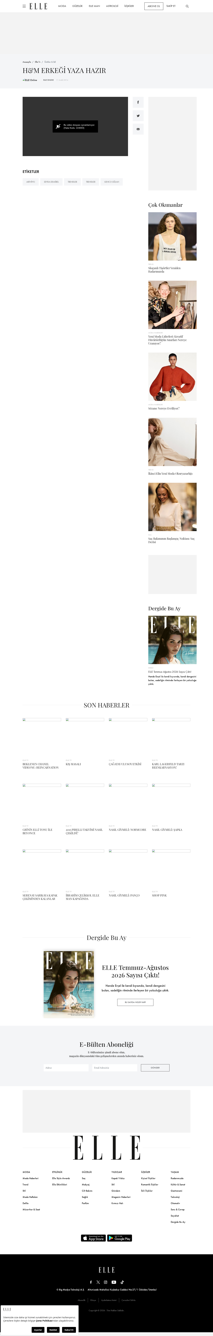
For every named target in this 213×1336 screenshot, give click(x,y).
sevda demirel (51, 181)
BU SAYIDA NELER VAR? (135, 1002)
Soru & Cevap (177, 1209)
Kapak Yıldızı (118, 1178)
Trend (25, 1184)
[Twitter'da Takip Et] (98, 1282)
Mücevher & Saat (31, 1209)
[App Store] (93, 1238)
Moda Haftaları (30, 1197)
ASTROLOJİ (112, 6)
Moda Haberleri (31, 1178)
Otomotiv (175, 1203)
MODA (62, 6)
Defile (26, 1203)
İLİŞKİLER (129, 6)
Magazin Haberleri (121, 1197)
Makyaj (86, 1184)
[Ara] (187, 6)
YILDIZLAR (116, 1172)
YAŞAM (175, 1172)
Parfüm (85, 1203)
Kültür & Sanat (178, 1184)
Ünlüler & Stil (50, 62)
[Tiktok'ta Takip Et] (122, 1282)
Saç (83, 1178)
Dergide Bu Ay (178, 1222)
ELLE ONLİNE (48, 80)
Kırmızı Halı (117, 1203)
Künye (93, 1300)
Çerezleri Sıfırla (128, 1300)
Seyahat (175, 1215)
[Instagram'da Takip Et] (105, 1282)
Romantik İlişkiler (149, 1184)
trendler (72, 181)
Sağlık (85, 1197)
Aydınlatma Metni (108, 1300)
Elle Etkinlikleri (59, 1184)
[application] (75, 126)
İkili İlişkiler (146, 1190)
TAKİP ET (170, 6)
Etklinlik (57, 1172)
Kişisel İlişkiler (148, 1178)
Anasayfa (27, 62)
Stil (24, 1190)
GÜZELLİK (77, 6)
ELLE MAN (94, 6)
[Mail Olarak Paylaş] (138, 129)
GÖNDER (155, 1067)
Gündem (115, 1190)
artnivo (30, 181)
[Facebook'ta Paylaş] (138, 102)
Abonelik (81, 1300)
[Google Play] (119, 1238)
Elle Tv (37, 62)
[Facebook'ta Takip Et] (91, 1282)
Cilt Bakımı (87, 1190)
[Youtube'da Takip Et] (114, 1282)
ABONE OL (154, 6)
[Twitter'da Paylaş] (138, 115)
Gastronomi (176, 1190)
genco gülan (111, 181)
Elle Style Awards (61, 1178)
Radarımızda (177, 1178)
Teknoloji (175, 1197)
